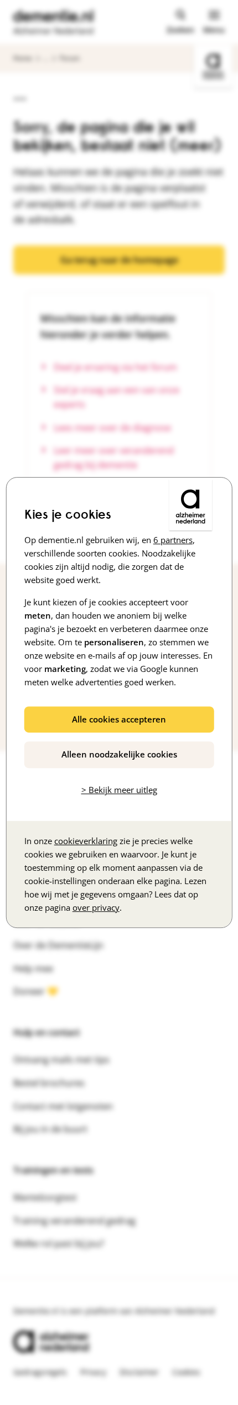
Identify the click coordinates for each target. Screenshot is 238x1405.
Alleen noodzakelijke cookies (119, 754)
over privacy (96, 907)
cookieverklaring (85, 840)
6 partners (173, 539)
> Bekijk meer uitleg (119, 789)
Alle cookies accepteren (119, 719)
